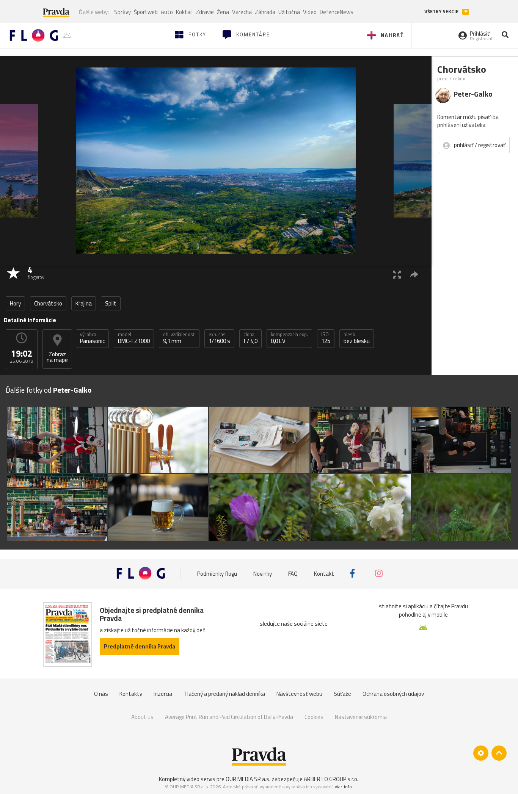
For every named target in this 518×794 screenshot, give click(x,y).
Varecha (242, 12)
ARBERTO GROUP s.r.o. (331, 779)
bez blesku (357, 338)
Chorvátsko (48, 303)
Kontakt (324, 573)
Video (310, 12)
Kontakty (130, 694)
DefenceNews (336, 12)
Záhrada (265, 12)
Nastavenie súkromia (361, 717)
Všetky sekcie (442, 11)
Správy (122, 12)
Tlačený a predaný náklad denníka (224, 694)
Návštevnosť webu (299, 694)
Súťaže (342, 694)
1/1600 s (219, 338)
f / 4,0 (250, 338)
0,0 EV (289, 338)
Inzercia (163, 694)
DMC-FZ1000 (134, 338)
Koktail (184, 12)
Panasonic (92, 338)
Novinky (262, 573)
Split (110, 303)
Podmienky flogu (217, 573)
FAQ (293, 573)
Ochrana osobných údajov (393, 694)
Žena (223, 12)
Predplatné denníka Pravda (139, 646)
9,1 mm (179, 338)
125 (325, 338)
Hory (15, 303)
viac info (343, 786)
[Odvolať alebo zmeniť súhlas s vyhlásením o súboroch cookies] (480, 753)
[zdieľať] (414, 274)
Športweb (146, 12)
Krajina (83, 303)
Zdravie (205, 12)
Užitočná (289, 12)
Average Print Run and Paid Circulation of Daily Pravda (229, 717)
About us (142, 717)
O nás (101, 694)
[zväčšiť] (397, 274)
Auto (167, 12)
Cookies (314, 717)
